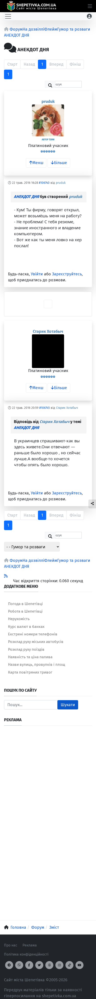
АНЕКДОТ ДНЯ (26, 196)
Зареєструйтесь (67, 274)
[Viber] (19, 965)
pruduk (48, 101)
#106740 (44, 183)
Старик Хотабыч (48, 331)
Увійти (37, 274)
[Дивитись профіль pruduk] (48, 120)
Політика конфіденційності (26, 954)
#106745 (44, 408)
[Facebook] (29, 965)
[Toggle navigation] (8, 16)
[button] (90, 6)
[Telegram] (9, 965)
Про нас (10, 945)
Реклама (30, 945)
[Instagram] (59, 965)
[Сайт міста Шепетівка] (31, 6)
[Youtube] (79, 965)
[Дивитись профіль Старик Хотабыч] (48, 351)
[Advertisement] (48, 777)
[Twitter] (39, 965)
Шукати (68, 704)
